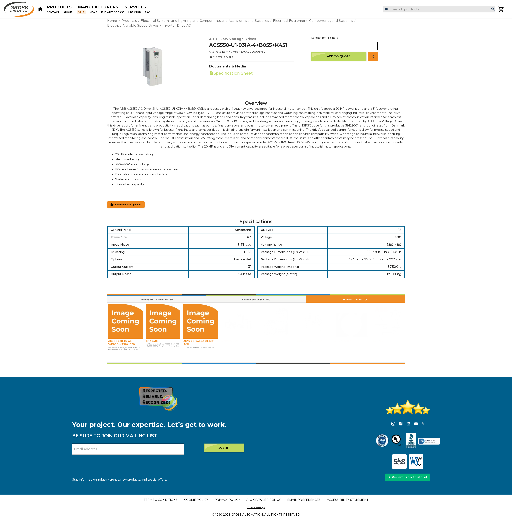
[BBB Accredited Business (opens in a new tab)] (411, 441)
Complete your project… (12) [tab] (256, 299)
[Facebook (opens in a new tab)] (401, 424)
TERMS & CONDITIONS (161, 500)
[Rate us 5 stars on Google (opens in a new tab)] (407, 407)
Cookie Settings (256, 507)
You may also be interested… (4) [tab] (157, 299)
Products (59, 7)
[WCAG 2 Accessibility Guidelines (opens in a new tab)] (416, 461)
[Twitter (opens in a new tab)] (423, 424)
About (68, 12)
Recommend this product (128, 205)
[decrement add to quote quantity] (317, 46)
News (93, 12)
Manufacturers (98, 7)
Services (135, 7)
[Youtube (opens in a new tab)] (416, 424)
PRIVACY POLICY (227, 500)
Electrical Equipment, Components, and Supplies (313, 21)
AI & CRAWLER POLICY (263, 500)
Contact (53, 12)
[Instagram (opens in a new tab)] (393, 424)
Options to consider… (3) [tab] (355, 299)
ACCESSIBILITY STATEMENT (347, 500)
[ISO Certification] (382, 441)
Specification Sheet (233, 73)
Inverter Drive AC (177, 25)
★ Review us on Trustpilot (407, 477)
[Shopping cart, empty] (501, 9)
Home (112, 21)
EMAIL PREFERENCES (304, 500)
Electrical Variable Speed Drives (132, 25)
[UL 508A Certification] (397, 441)
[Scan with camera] (386, 9)
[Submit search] (493, 9)
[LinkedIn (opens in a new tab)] (408, 424)
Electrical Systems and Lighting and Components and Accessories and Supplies (205, 21)
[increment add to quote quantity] (371, 46)
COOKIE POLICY (196, 500)
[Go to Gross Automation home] (40, 9)
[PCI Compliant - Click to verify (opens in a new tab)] (429, 441)
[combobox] (438, 9)
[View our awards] (158, 398)
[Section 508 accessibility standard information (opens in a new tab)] (399, 461)
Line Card (134, 12)
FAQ (147, 12)
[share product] (372, 56)
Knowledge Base (112, 12)
